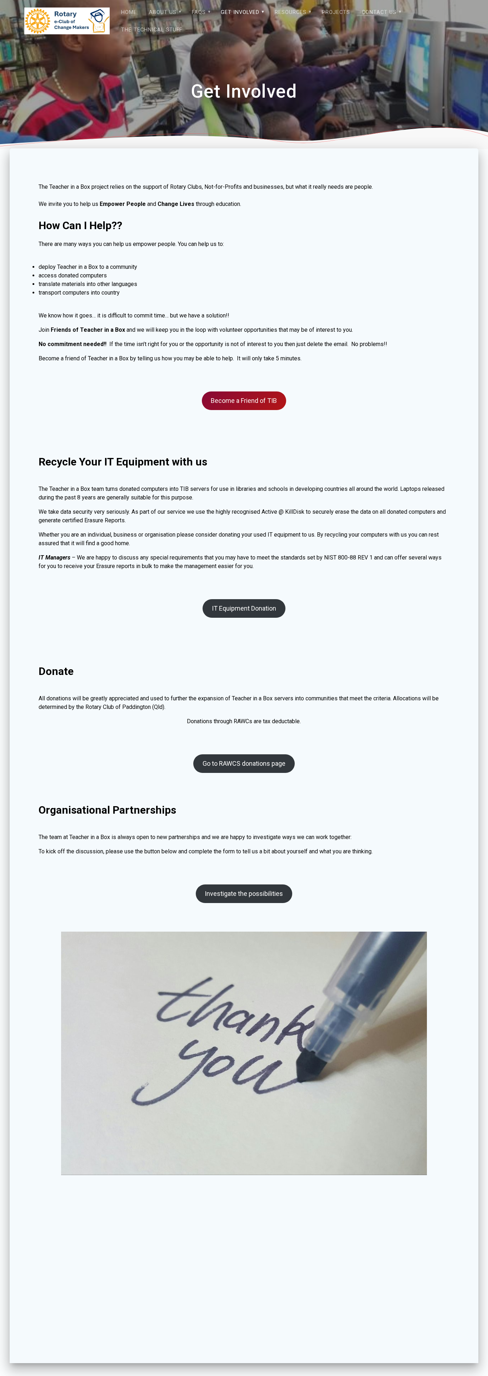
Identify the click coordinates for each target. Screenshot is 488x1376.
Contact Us (379, 12)
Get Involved (240, 12)
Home (129, 12)
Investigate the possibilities (244, 893)
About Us (162, 12)
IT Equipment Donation (244, 608)
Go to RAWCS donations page (244, 763)
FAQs (199, 12)
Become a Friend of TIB (244, 400)
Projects (336, 12)
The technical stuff (151, 30)
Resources (291, 12)
